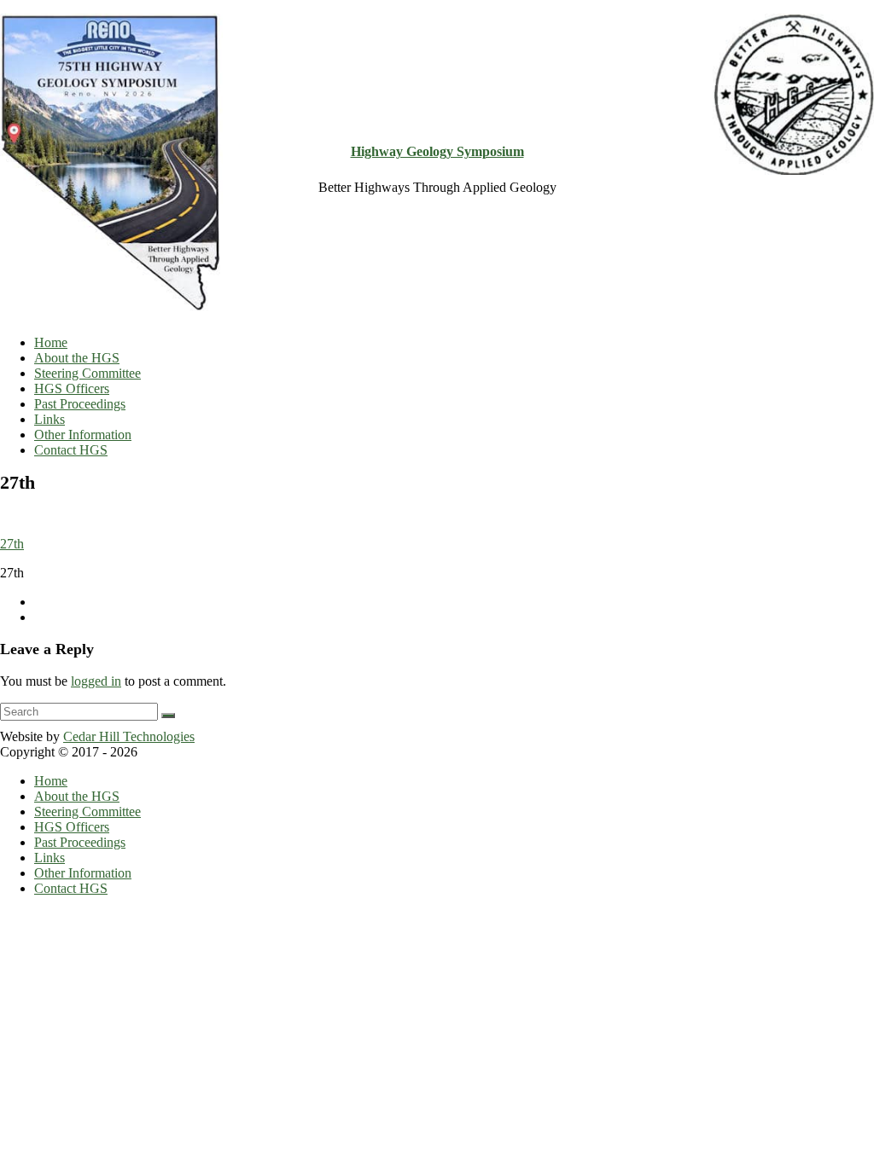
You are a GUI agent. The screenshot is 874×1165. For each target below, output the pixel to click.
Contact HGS (71, 450)
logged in (96, 681)
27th (12, 543)
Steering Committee (87, 373)
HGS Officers (71, 388)
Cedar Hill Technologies (129, 736)
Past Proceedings (79, 404)
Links (49, 419)
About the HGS (76, 358)
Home (50, 342)
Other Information (82, 434)
